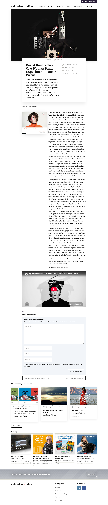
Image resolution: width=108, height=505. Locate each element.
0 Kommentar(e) (70, 67)
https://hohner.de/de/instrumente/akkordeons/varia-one (86, 462)
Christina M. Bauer (71, 65)
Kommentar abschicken (76, 371)
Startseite (57, 487)
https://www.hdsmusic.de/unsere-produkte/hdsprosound (20, 462)
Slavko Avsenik (20, 408)
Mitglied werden (78, 6)
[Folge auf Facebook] (84, 488)
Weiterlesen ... (17, 419)
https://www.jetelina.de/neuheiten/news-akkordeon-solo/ (64, 462)
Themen (41, 6)
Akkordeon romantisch (59, 406)
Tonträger (58, 60)
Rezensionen (50, 60)
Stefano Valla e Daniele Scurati (53, 411)
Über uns (50, 6)
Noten (26, 406)
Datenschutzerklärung (61, 494)
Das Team (89, 6)
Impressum (58, 491)
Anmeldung (91, 474)
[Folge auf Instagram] (79, 488)
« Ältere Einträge (16, 426)
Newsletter (60, 6)
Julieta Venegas (78, 410)
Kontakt (68, 6)
